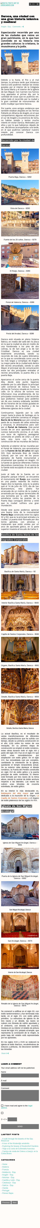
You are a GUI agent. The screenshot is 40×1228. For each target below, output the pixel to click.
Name (3, 1072)
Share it (4, 1053)
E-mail (3, 1081)
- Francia (5, 1169)
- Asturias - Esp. (8, 1177)
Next (15, 1202)
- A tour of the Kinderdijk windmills (15, 1143)
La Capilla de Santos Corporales (20, 797)
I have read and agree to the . (16, 1107)
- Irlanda (4, 1188)
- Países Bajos (7, 1193)
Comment (5, 1088)
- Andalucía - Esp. (8, 1172)
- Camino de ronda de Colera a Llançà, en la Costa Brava (19, 1152)
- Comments (16, 27)
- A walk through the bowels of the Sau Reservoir (17, 1140)
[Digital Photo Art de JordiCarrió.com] (10, 4)
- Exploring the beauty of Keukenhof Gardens (19, 1146)
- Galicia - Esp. (7, 1185)
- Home (4, 1164)
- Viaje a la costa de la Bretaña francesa (17, 1149)
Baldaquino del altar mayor (14, 793)
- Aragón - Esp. (7, 1175)
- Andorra (5, 1167)
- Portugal (5, 1190)
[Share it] (23, 26)
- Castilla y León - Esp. (10, 1180)
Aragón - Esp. (6, 27)
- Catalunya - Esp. (8, 1183)
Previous (6, 1202)
